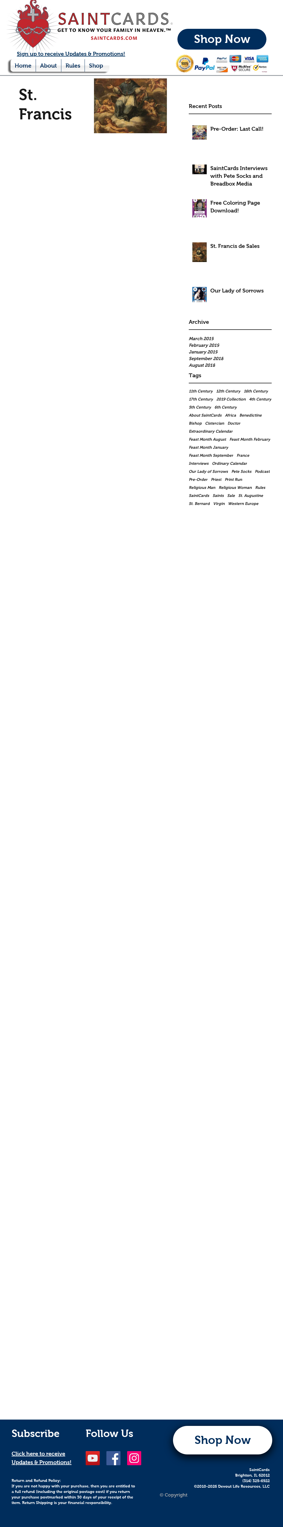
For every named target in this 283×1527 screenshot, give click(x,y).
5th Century (200, 407)
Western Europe (243, 503)
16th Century (256, 391)
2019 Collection (231, 399)
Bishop (195, 423)
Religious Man (202, 487)
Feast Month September (211, 455)
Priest (216, 479)
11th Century (201, 391)
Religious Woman (235, 487)
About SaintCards (205, 415)
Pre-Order (198, 479)
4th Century (260, 399)
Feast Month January (208, 447)
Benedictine (250, 415)
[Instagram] (134, 1458)
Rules (260, 487)
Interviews (199, 463)
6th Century (225, 407)
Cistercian (214, 423)
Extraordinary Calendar (211, 431)
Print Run (233, 479)
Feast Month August (207, 439)
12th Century (228, 391)
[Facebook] (113, 1458)
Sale (231, 495)
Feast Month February (249, 439)
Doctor (233, 423)
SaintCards (199, 495)
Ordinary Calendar (229, 463)
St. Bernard (199, 503)
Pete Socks (241, 471)
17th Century (201, 399)
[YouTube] (93, 1458)
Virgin (219, 503)
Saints (218, 495)
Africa (230, 415)
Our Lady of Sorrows (208, 471)
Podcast (262, 471)
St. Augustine (250, 495)
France (243, 455)
